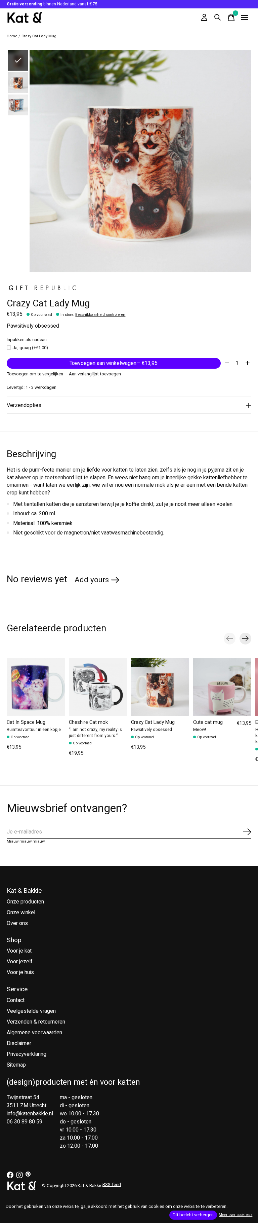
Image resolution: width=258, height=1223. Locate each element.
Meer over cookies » (235, 1215)
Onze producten (25, 902)
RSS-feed (111, 1184)
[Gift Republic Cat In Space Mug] (36, 687)
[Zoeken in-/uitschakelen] (217, 17)
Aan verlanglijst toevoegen (95, 374)
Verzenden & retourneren (36, 1022)
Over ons (17, 923)
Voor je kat (19, 951)
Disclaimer (19, 1043)
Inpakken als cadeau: (27, 339)
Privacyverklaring (26, 1054)
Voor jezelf (20, 962)
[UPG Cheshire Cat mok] (98, 687)
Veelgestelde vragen (31, 1011)
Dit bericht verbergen (193, 1215)
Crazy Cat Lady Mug (153, 722)
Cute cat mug (208, 722)
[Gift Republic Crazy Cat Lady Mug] (160, 687)
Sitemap (16, 1065)
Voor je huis (20, 972)
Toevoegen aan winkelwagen (114, 363)
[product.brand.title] (129, 287)
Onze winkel (21, 913)
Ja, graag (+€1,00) (30, 347)
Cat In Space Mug (26, 722)
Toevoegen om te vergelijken (35, 374)
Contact (16, 1000)
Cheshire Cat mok (88, 722)
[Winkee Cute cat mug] (222, 687)
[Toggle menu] (244, 17)
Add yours (92, 580)
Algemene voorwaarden (34, 1033)
